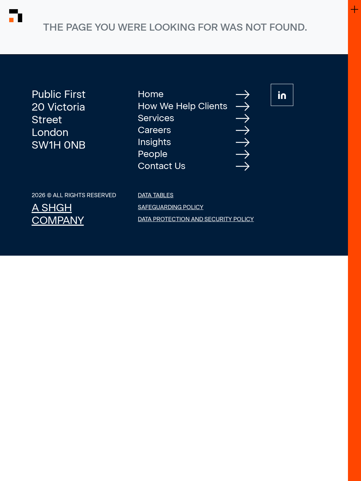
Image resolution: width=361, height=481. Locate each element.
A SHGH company (58, 214)
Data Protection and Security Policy (196, 219)
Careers (154, 130)
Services (156, 118)
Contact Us (161, 165)
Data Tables (155, 195)
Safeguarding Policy (170, 207)
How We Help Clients (182, 106)
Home (151, 94)
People (152, 154)
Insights (154, 142)
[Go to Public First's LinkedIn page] (282, 95)
